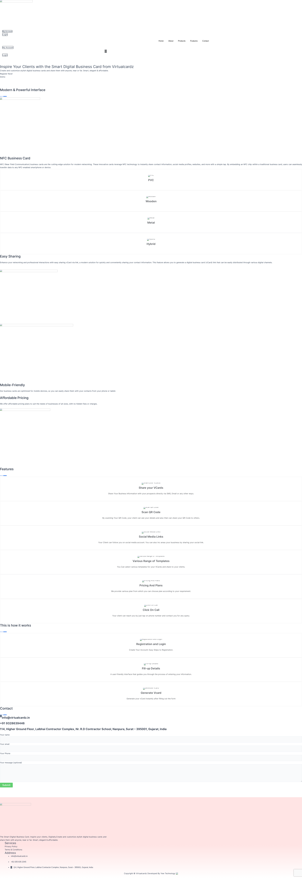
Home (161, 41)
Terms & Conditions (13, 849)
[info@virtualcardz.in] (1, 716)
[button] (105, 51)
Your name (5, 735)
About (170, 41)
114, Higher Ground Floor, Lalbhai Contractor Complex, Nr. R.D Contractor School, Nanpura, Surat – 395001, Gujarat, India (83, 729)
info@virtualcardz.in (16, 717)
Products (181, 41)
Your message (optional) (11, 762)
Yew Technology (168, 873)
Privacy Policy (11, 846)
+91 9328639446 (12, 723)
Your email (4, 744)
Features (194, 41)
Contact (205, 41)
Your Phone (5, 753)
